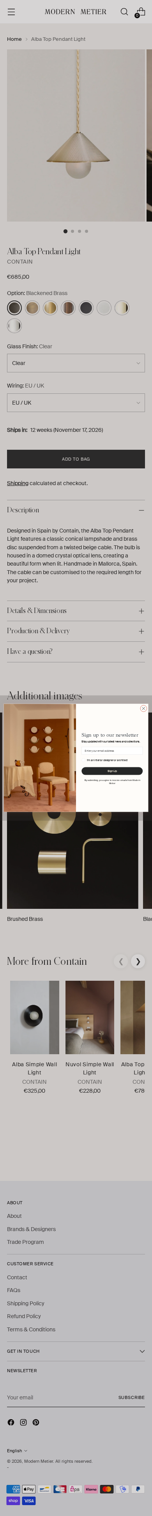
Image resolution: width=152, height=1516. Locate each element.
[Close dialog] (143, 709)
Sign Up (112, 771)
